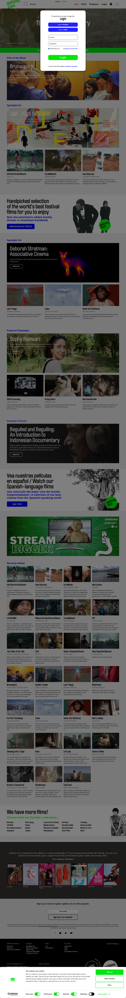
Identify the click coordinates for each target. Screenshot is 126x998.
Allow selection (109, 978)
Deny (109, 985)
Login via (63, 24)
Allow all (110, 972)
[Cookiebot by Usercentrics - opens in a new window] (12, 994)
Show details (102, 994)
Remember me (55, 48)
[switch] (56, 994)
